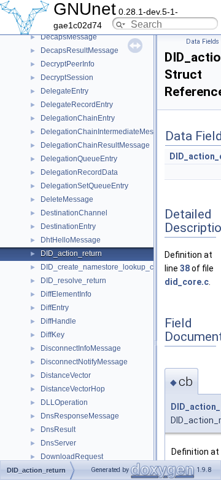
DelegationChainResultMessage (95, 145)
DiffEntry (55, 307)
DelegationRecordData (79, 172)
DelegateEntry (64, 91)
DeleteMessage (67, 199)
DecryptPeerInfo (68, 64)
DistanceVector (66, 375)
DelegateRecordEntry (77, 104)
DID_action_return (71, 253)
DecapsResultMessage (79, 50)
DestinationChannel (74, 213)
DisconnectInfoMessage (81, 348)
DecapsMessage (69, 37)
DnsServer (58, 443)
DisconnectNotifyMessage (84, 362)
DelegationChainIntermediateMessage (105, 131)
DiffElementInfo (66, 294)
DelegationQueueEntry (79, 158)
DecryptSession (67, 77)
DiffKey (52, 334)
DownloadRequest (72, 456)
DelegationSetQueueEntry (84, 186)
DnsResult (58, 429)
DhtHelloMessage (71, 240)
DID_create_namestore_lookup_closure (107, 267)
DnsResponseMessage (80, 416)
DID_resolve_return (73, 280)
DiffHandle (58, 321)
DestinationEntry (68, 226)
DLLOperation (64, 402)
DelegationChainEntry (78, 118)
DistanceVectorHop (73, 389)
